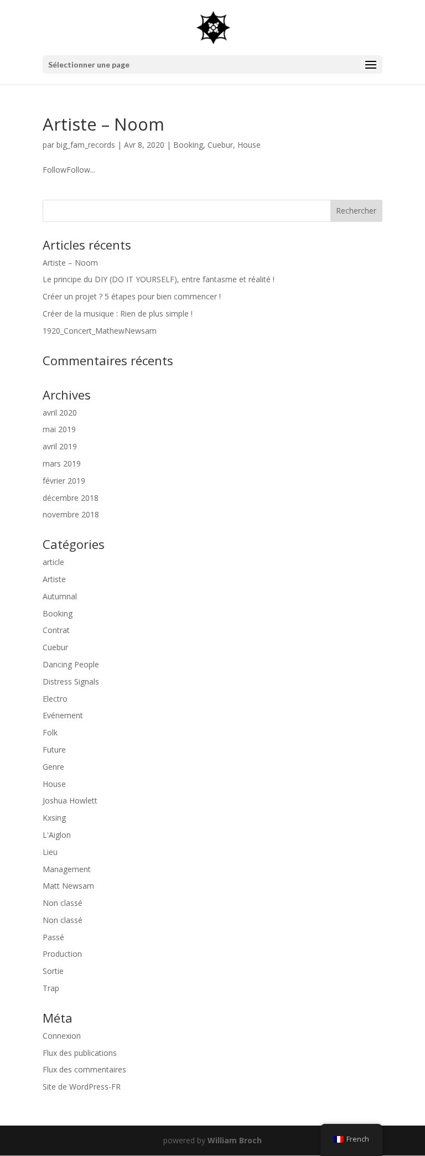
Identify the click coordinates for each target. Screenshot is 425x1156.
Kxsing (54, 817)
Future (54, 749)
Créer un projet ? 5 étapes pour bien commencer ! (132, 296)
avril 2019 (60, 446)
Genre (53, 766)
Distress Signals (71, 681)
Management (67, 869)
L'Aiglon (57, 835)
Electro (55, 698)
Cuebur (220, 144)
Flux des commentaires (84, 1069)
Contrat (56, 630)
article (53, 562)
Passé (53, 937)
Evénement (63, 715)
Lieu (50, 852)
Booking (188, 144)
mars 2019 (62, 463)
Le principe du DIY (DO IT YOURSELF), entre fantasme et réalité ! (158, 279)
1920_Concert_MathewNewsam (100, 330)
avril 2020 (60, 412)
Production (62, 953)
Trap (51, 988)
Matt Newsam (68, 885)
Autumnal (60, 596)
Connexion (62, 1035)
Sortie (53, 971)
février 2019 (64, 480)
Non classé (62, 903)
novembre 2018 (71, 514)
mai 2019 (59, 429)
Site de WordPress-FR (82, 1086)
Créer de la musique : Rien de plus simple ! (118, 313)
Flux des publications (80, 1053)
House (249, 144)
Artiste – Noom (103, 124)
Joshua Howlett (70, 800)
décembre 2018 (71, 498)
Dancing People (71, 664)
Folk (50, 732)
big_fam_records (85, 144)
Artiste (54, 579)
